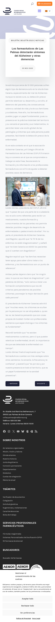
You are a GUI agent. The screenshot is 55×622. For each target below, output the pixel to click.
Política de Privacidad (23, 618)
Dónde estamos (9, 455)
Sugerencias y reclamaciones (15, 508)
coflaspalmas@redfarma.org (15, 417)
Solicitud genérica (10, 504)
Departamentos (9, 469)
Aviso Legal (36, 618)
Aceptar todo (27, 599)
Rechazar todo (27, 606)
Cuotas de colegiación (12, 477)
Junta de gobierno (10, 462)
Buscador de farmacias (12, 558)
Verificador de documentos (14, 497)
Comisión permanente (12, 466)
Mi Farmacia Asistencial (13, 541)
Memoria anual (9, 480)
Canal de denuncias (11, 511)
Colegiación (8, 501)
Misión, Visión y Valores (12, 452)
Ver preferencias (27, 613)
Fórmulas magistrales (12, 534)
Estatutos (7, 473)
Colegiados (45, 4)
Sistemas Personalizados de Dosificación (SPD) (22, 537)
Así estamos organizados (13, 448)
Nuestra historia (9, 459)
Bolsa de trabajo (9, 515)
